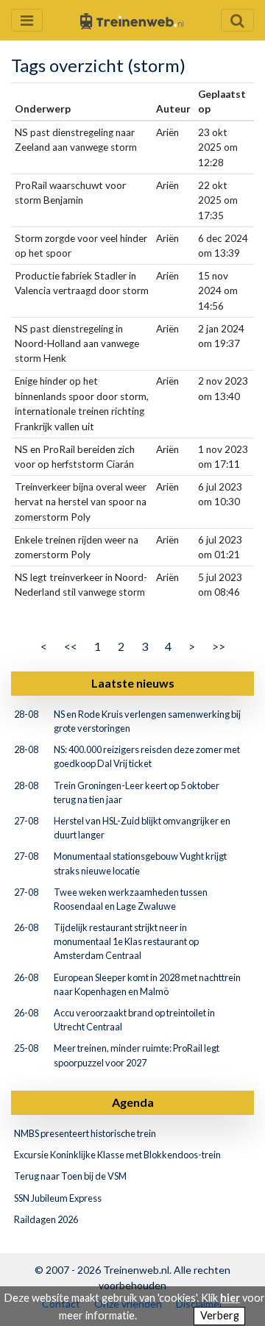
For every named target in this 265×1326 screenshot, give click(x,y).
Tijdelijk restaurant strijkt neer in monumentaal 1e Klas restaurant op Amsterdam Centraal (126, 941)
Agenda (133, 1102)
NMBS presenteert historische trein (85, 1133)
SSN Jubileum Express (58, 1198)
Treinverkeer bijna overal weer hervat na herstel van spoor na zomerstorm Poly (80, 502)
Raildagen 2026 (46, 1219)
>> (218, 646)
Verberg (219, 1315)
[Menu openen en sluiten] (27, 20)
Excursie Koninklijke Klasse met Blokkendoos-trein (117, 1155)
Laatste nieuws (132, 683)
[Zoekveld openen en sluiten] (237, 20)
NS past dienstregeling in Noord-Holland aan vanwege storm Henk (77, 344)
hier (230, 1297)
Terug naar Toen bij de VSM (70, 1176)
